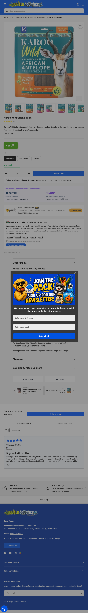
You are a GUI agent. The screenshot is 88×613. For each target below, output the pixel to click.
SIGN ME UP (44, 336)
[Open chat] (4, 608)
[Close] (75, 273)
